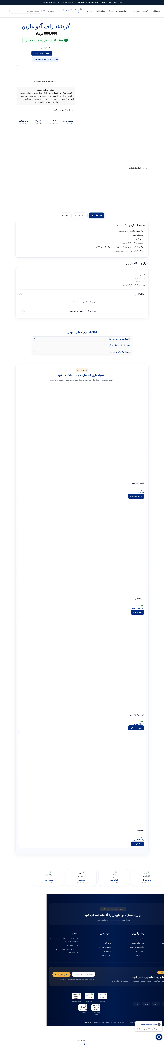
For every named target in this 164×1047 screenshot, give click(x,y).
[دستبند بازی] (123, 754)
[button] (136, 496)
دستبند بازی (140, 830)
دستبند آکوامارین (138, 599)
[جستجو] (12, 11)
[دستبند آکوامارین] (123, 522)
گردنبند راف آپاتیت (138, 483)
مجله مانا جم (140, 939)
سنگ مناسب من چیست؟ (136, 947)
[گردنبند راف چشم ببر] (123, 639)
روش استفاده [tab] (80, 215)
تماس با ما (108, 943)
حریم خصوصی (106, 951)
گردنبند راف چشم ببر (137, 715)
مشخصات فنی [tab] (96, 215)
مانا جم (108, 1022)
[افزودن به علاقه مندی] (143, 477)
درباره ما (108, 939)
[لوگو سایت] (71, 11)
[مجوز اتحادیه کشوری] (89, 996)
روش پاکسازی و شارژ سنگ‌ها (119, 345)
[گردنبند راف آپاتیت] (123, 407)
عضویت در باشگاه (61, 974)
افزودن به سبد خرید (42, 53)
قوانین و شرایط (106, 955)
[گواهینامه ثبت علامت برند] (82, 1007)
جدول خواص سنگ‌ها (138, 943)
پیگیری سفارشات (139, 955)
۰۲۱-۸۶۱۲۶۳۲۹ (70, 945)
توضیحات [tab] (65, 215)
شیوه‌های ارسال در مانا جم (120, 352)
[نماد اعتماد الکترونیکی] (102, 996)
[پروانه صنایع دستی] (76, 996)
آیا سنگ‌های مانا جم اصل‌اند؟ (119, 339)
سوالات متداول (139, 951)
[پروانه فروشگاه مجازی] (95, 1007)
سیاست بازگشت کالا (105, 947)
